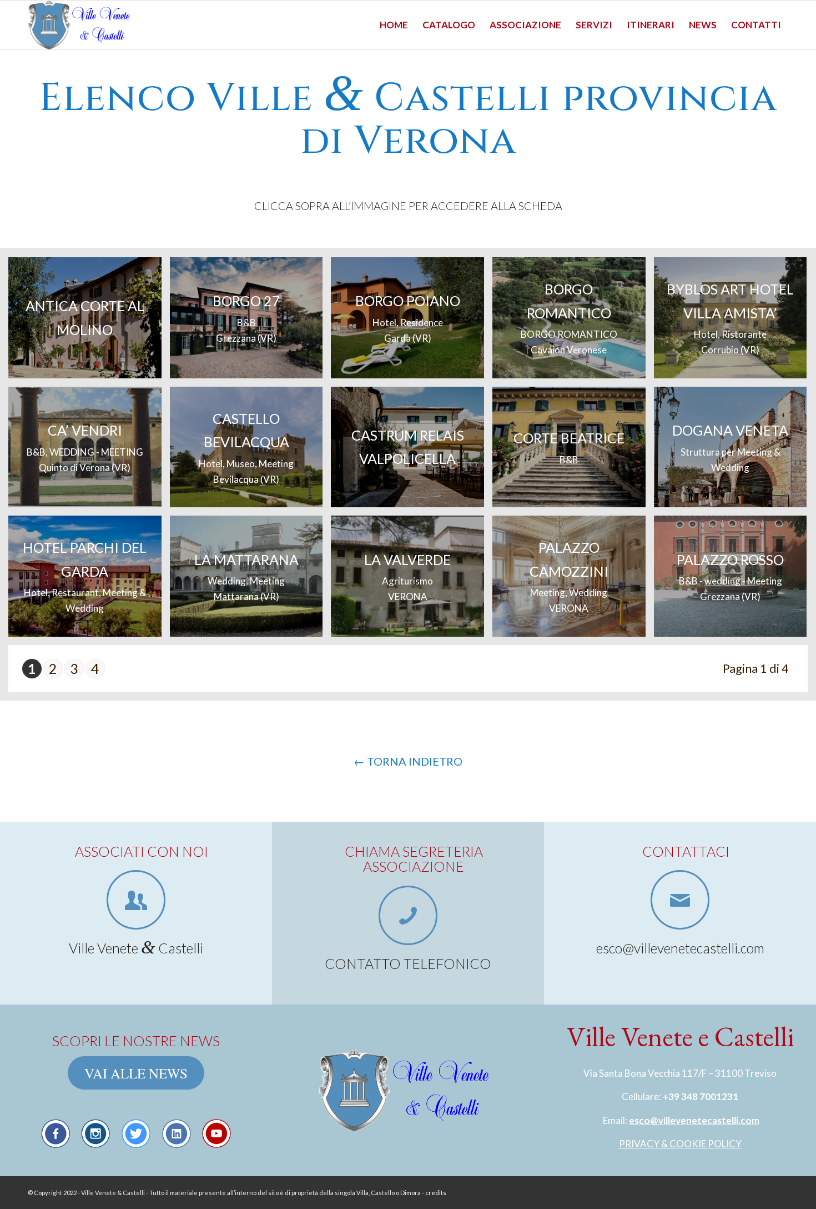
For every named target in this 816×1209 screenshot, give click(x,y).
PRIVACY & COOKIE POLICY (680, 1144)
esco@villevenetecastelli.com (694, 1120)
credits (435, 1192)
